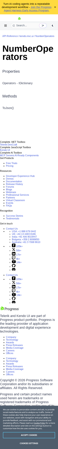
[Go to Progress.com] (9, 310)
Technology (12, 340)
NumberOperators (44, 36)
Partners (10, 197)
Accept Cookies (29, 435)
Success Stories (14, 216)
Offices (9, 353)
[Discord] (13, 270)
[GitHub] (13, 266)
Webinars (11, 192)
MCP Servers (7, 155)
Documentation (14, 181)
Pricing (9, 166)
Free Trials (11, 163)
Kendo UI (5, 150)
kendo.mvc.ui (27, 36)
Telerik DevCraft (8, 144)
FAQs (9, 205)
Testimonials (12, 218)
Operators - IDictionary (17, 83)
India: (24, 236)
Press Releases (14, 345)
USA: (24, 231)
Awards (10, 342)
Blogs (9, 189)
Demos (10, 178)
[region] (29, 427)
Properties (11, 71)
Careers (10, 350)
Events (9, 203)
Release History (14, 184)
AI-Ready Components (27, 155)
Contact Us (12, 228)
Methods (9, 96)
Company (11, 337)
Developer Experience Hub (20, 176)
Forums (10, 187)
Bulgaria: (25, 239)
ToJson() (8, 108)
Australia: (26, 242)
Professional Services (17, 195)
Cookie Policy (39, 423)
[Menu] (5, 25)
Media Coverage (14, 348)
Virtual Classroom (15, 200)
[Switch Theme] (52, 25)
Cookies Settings (29, 443)
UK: (24, 234)
